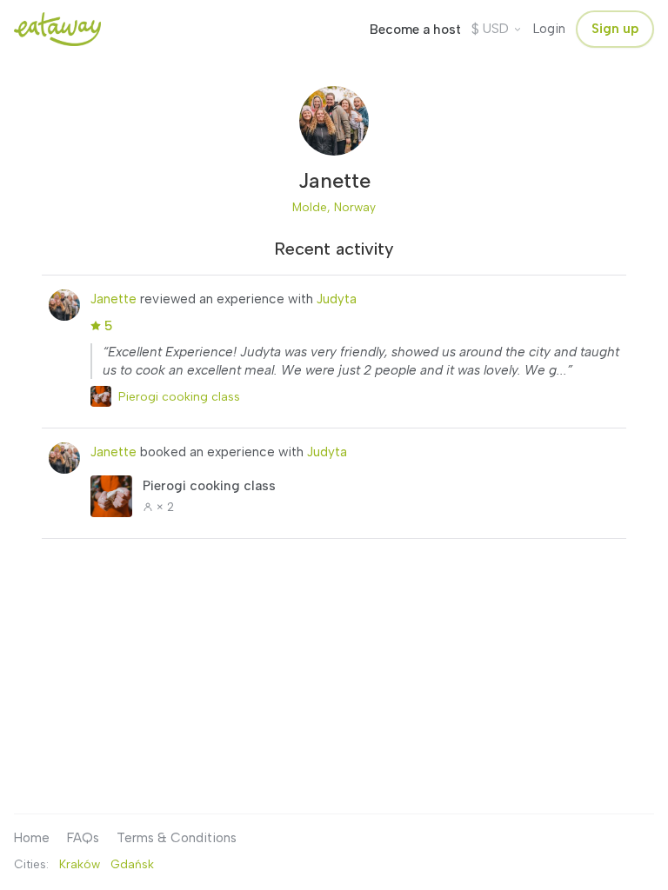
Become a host (415, 29)
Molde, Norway (334, 207)
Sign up (614, 29)
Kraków (79, 864)
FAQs (83, 838)
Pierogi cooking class (179, 396)
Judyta (337, 299)
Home (32, 838)
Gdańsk (132, 864)
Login (549, 29)
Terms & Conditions (177, 838)
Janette (113, 299)
